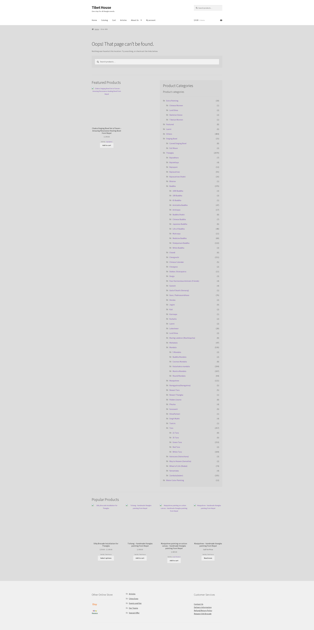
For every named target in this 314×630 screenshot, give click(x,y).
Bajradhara (174, 157)
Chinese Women (176, 105)
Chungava (173, 266)
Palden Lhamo (175, 399)
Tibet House (101, 7)
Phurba (172, 404)
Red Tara (176, 447)
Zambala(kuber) (176, 475)
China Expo (133, 598)
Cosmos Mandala (180, 361)
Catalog (104, 20)
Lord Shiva (173, 110)
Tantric (172, 423)
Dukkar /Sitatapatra (177, 271)
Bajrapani (173, 167)
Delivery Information (203, 607)
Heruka (172, 300)
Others (169, 134)
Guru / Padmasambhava (179, 295)
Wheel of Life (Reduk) (178, 466)
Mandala (173, 347)
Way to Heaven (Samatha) (180, 461)
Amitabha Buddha (180, 205)
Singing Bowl (171, 138)
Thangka (170, 153)
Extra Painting (172, 100)
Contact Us (198, 604)
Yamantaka (174, 470)
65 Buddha (177, 200)
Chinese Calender (176, 262)
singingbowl (109, 141)
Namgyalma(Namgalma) (179, 385)
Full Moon (173, 148)
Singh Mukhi (174, 418)
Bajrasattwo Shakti (177, 176)
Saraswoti (173, 409)
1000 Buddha (178, 191)
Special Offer (134, 613)
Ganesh (172, 286)
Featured (170, 124)
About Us (135, 20)
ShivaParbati (174, 414)
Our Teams (133, 608)
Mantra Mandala (179, 371)
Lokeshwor (174, 328)
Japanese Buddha (180, 224)
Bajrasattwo (174, 172)
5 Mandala (177, 352)
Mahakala (173, 342)
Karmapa (173, 314)
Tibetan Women (176, 119)
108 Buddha (177, 195)
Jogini (172, 304)
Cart (114, 20)
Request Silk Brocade (202, 613)
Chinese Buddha (179, 219)
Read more (208, 558)
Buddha (172, 186)
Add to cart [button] (106, 145)
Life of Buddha (179, 229)
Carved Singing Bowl (177, 143)
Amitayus (176, 210)
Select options (105, 558)
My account (151, 20)
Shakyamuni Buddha (181, 243)
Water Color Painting (175, 480)
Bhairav (172, 181)
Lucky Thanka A (176, 557)
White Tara (177, 452)
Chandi (172, 252)
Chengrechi (174, 257)
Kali (171, 309)
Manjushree (174, 380)
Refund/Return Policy (203, 610)
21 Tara (176, 433)
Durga (171, 276)
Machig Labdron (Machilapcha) (182, 338)
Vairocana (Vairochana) (179, 456)
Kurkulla (173, 319)
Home (94, 20)
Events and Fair (135, 603)
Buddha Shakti (179, 214)
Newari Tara (174, 390)
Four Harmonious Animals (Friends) (184, 281)
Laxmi (168, 129)
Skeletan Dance (175, 115)
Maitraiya (176, 233)
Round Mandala (179, 376)
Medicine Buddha (180, 238)
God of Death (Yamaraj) (179, 290)
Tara (171, 428)
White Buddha (178, 248)
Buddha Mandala (179, 357)
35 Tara (176, 437)
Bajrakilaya (174, 162)
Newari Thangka (176, 395)
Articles (123, 20)
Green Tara (177, 442)
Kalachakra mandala (181, 366)
